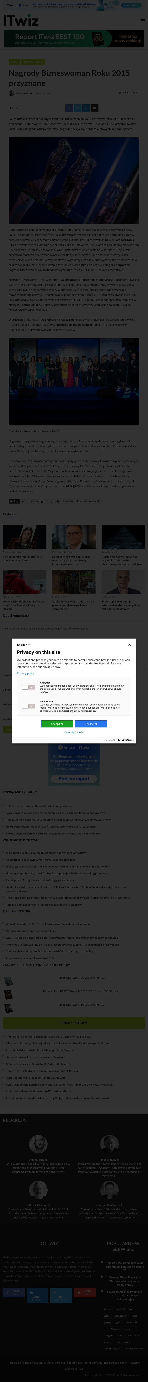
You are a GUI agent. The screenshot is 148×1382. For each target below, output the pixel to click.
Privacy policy (26, 673)
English (22, 644)
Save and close (74, 732)
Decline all (91, 724)
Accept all (57, 724)
